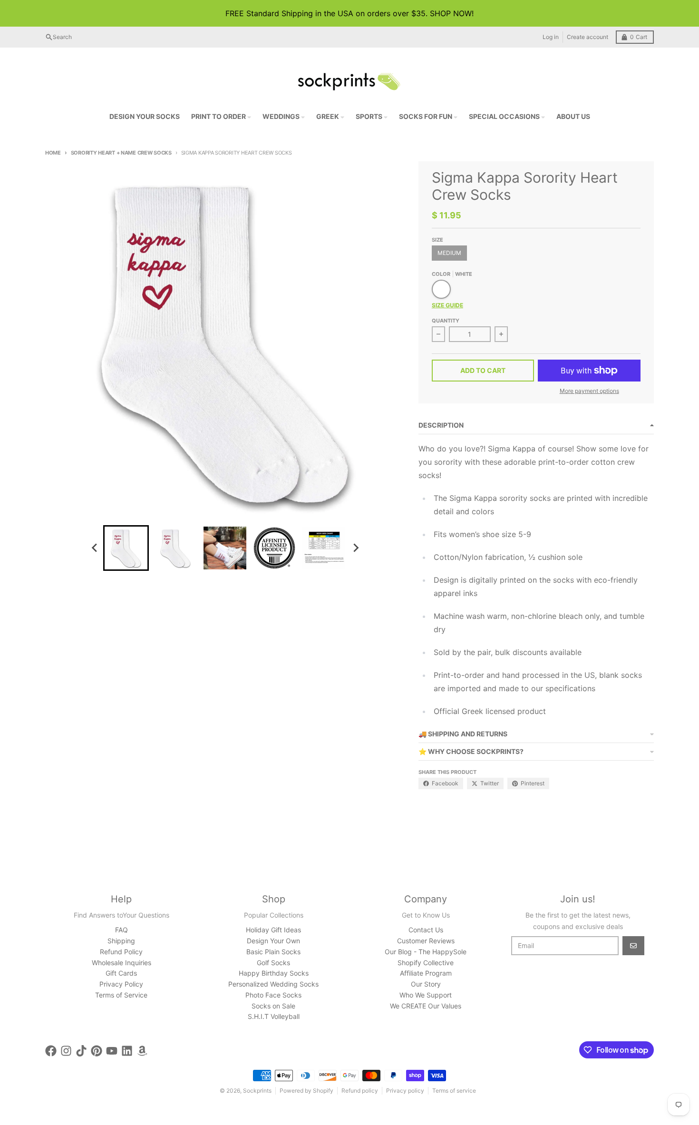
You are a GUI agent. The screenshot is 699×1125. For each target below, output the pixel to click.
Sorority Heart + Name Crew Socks (121, 152)
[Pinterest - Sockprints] (96, 1051)
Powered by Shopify (306, 1090)
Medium (449, 252)
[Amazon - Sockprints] (142, 1051)
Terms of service (454, 1090)
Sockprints (257, 1090)
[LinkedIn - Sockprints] (127, 1051)
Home (53, 152)
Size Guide (447, 305)
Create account (587, 36)
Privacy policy (405, 1090)
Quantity (445, 320)
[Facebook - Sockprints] (51, 1051)
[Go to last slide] (94, 548)
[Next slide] (355, 548)
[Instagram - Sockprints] (66, 1051)
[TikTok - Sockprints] (81, 1051)
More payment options (589, 390)
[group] (126, 548)
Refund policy (359, 1090)
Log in (551, 36)
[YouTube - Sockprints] (111, 1051)
